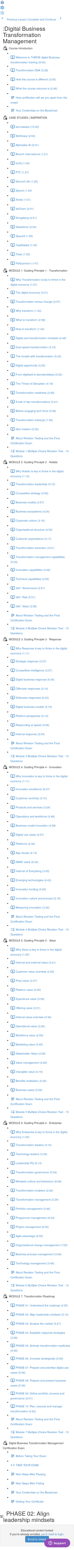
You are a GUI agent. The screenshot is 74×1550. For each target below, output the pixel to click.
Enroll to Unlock (37, 1539)
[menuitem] (2, 9)
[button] (2, 3)
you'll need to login (52, 1534)
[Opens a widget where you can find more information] (57, 1543)
